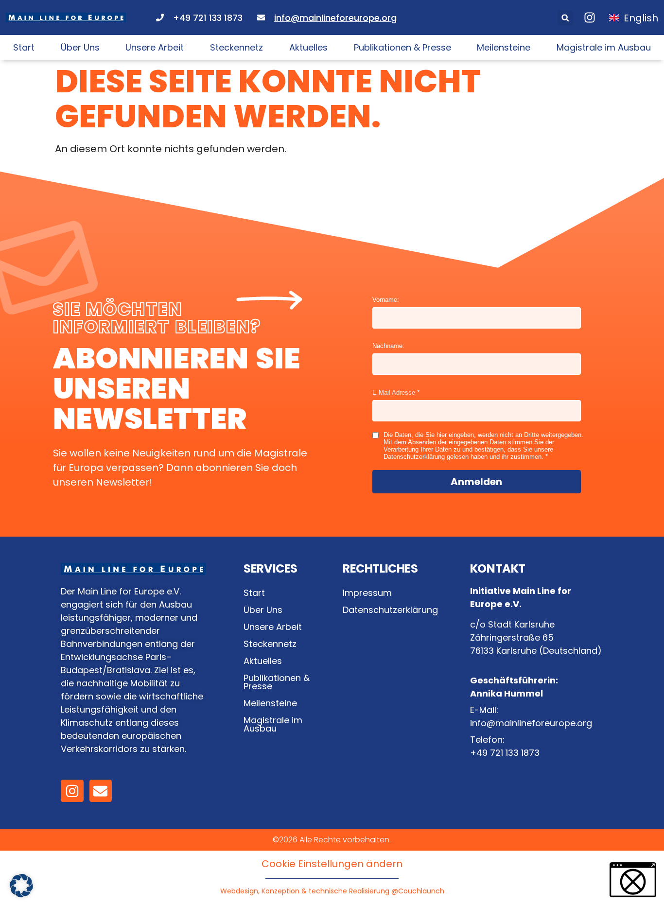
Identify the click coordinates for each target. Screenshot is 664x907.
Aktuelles (308, 47)
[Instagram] (72, 791)
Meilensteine (503, 47)
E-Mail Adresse (393, 392)
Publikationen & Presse (402, 47)
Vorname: (385, 299)
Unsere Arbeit (154, 47)
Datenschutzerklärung (390, 610)
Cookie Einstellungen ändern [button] (332, 864)
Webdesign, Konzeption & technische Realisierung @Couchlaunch (332, 891)
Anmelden (476, 481)
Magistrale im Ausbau (604, 47)
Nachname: (388, 345)
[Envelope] (100, 791)
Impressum (367, 593)
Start (24, 47)
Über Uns (80, 47)
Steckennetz (236, 47)
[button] (565, 17)
